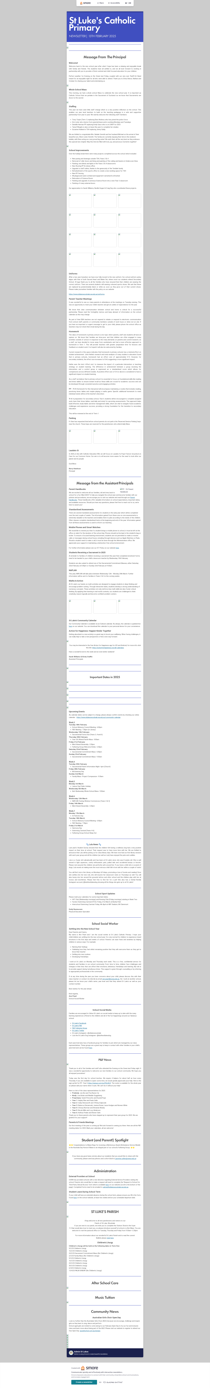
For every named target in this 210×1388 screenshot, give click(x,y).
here (117, 548)
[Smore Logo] (85, 3)
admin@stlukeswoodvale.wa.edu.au (115, 1187)
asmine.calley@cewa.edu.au (126, 1159)
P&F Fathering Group (79, 1028)
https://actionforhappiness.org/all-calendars (108, 648)
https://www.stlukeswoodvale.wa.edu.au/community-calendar (99, 717)
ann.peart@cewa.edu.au (110, 979)
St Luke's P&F (77, 1026)
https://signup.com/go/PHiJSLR (99, 1083)
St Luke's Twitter (78, 1031)
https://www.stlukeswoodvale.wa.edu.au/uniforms (87, 294)
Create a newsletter (84, 1382)
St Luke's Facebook (79, 1023)
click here (110, 1238)
